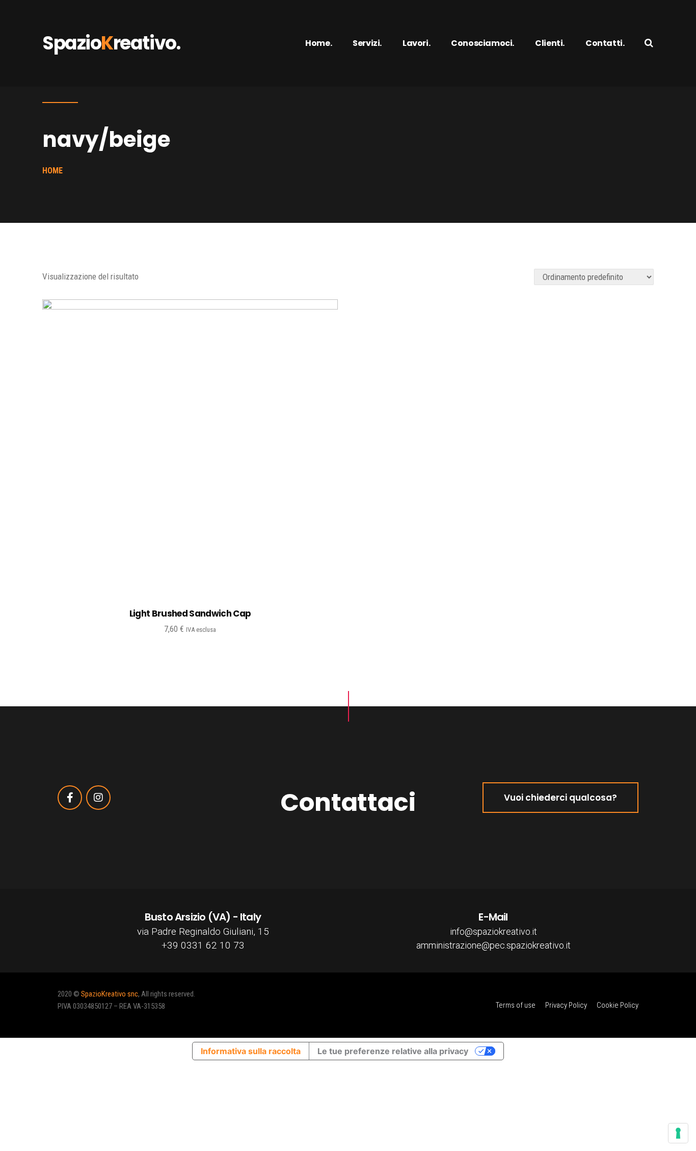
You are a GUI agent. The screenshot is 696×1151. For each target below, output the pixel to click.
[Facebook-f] (70, 797)
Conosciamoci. (482, 43)
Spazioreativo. (111, 43)
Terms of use (516, 1005)
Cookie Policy (617, 1005)
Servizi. (367, 43)
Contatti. (604, 43)
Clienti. (550, 43)
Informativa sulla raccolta (251, 1051)
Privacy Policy (566, 1005)
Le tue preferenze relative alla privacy (392, 1051)
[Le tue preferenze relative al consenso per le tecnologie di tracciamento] (678, 1133)
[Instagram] (98, 797)
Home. (318, 43)
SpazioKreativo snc (109, 994)
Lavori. (416, 43)
